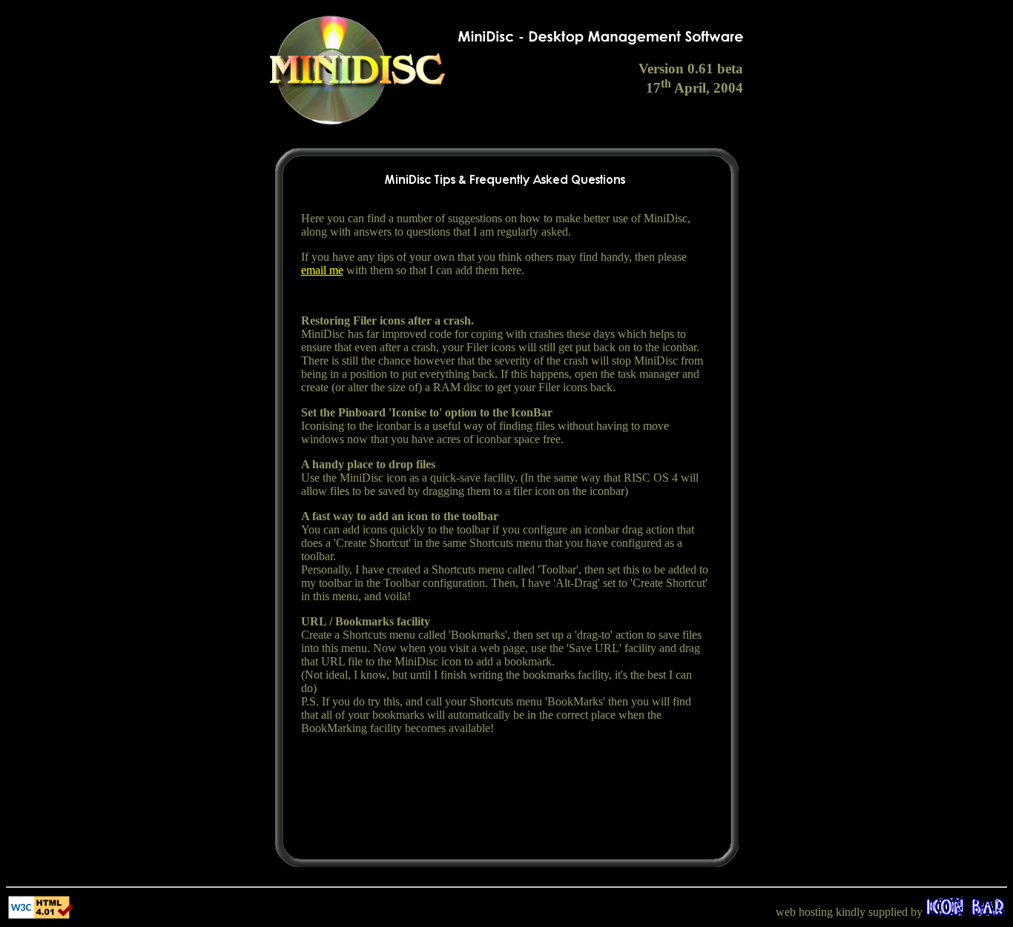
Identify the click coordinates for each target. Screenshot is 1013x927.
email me (322, 270)
